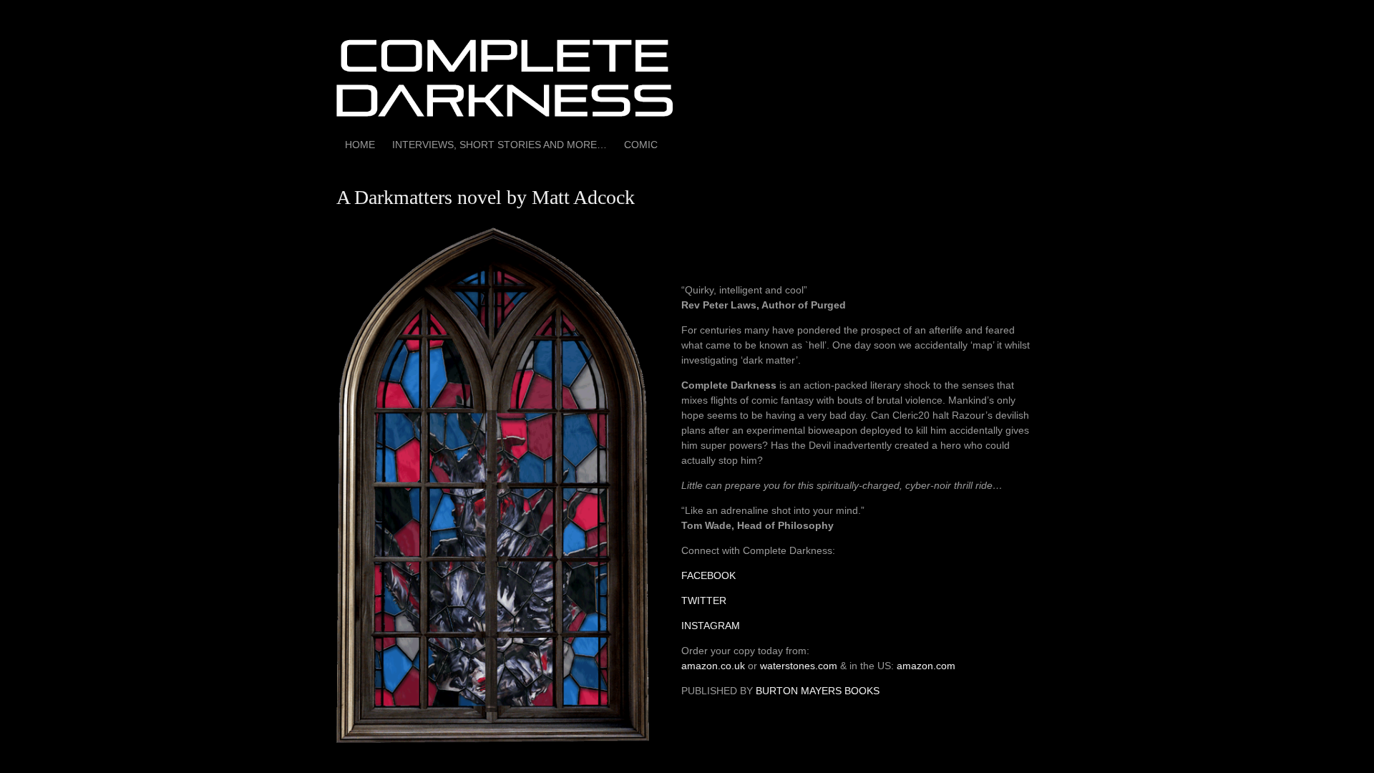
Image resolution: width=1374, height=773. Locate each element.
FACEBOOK (708, 575)
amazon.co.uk (713, 665)
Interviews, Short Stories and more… (499, 144)
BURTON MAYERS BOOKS (818, 690)
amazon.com (926, 665)
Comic (641, 144)
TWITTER (703, 600)
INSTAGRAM (710, 625)
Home (360, 144)
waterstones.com (798, 665)
